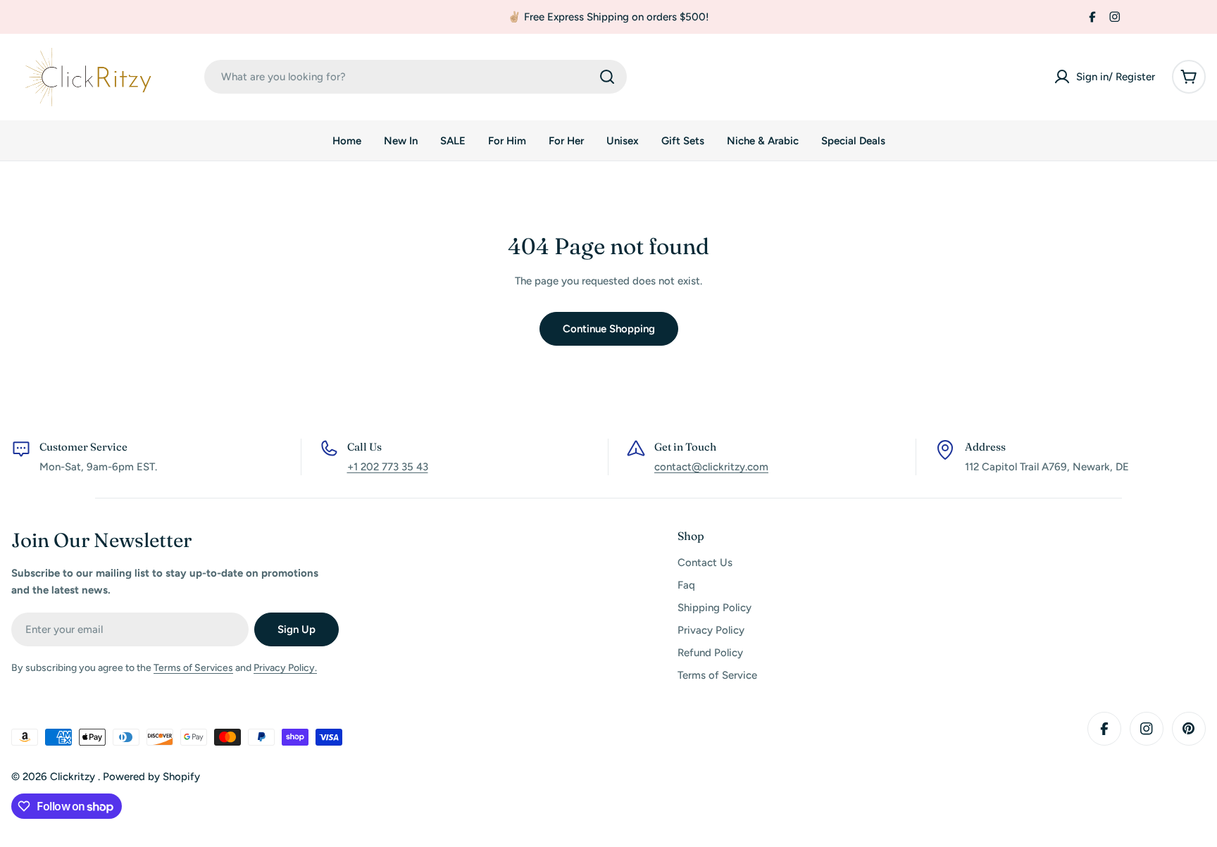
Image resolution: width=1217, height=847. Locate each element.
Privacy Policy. (285, 668)
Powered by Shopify (151, 776)
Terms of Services (193, 668)
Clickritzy (74, 776)
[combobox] (415, 77)
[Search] (607, 76)
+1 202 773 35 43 (387, 466)
